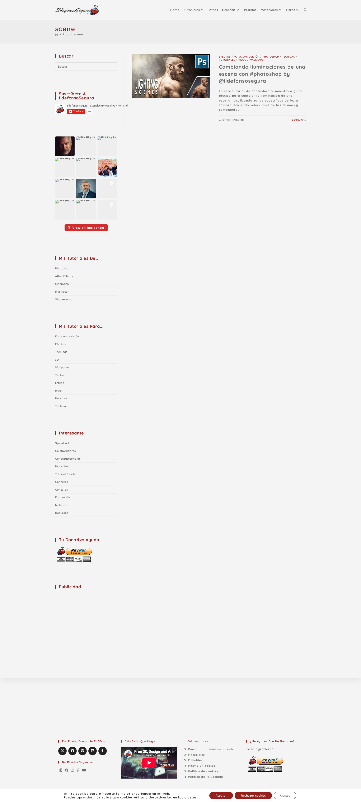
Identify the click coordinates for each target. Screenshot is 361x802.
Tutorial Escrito (65, 474)
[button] (65, 146)
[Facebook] (67, 770)
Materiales (196, 754)
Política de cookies (203, 771)
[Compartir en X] (62, 751)
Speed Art (62, 443)
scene (78, 34)
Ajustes (285, 795)
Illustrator (62, 291)
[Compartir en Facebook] (72, 751)
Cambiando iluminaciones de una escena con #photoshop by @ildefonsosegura (262, 74)
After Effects (64, 276)
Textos (59, 375)
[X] (61, 770)
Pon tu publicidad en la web (210, 749)
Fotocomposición (246, 56)
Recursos (61, 512)
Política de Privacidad (205, 776)
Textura (60, 406)
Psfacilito (61, 466)
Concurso (61, 481)
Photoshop (271, 56)
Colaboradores (65, 450)
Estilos (59, 382)
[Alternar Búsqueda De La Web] (305, 10)
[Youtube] (84, 770)
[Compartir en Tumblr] (102, 751)
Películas (61, 398)
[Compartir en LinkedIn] (92, 751)
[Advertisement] (86, 619)
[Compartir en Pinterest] (82, 751)
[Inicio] (56, 34)
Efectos (225, 56)
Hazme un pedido (202, 765)
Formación (62, 497)
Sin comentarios (233, 119)
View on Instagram (88, 227)
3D (57, 359)
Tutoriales (227, 59)
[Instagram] (72, 770)
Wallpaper (257, 59)
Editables (195, 760)
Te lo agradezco (260, 749)
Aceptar (221, 795)
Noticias (61, 505)
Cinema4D (62, 283)
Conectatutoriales (67, 458)
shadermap (63, 299)
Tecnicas (288, 56)
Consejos (61, 489)
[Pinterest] (78, 770)
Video (242, 59)
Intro (58, 390)
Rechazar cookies (253, 795)
